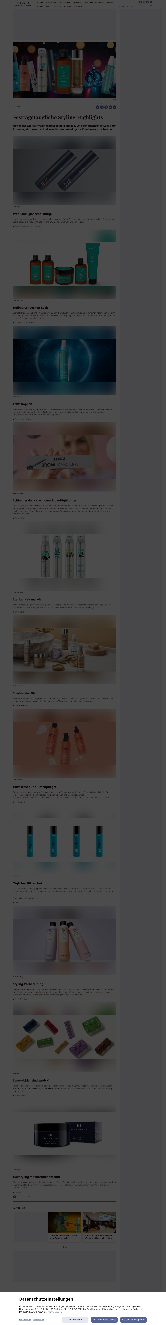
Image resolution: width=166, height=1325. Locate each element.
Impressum (38, 1319)
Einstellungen (75, 1319)
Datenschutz (25, 1319)
